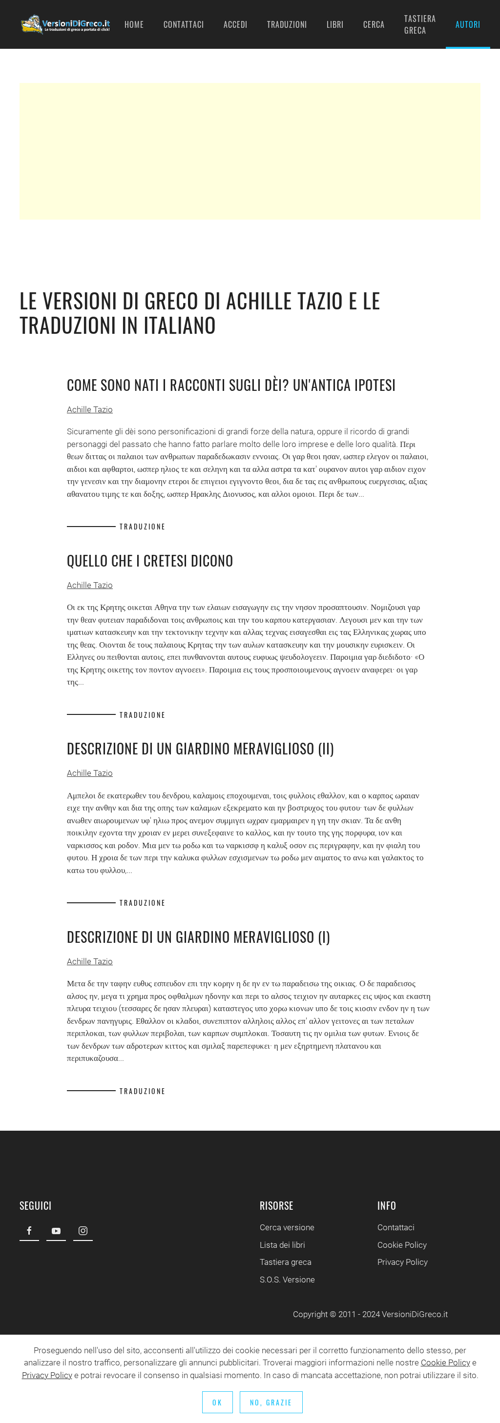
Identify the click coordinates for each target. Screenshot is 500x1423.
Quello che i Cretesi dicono (150, 560)
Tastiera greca (286, 1262)
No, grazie (271, 1402)
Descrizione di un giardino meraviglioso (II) (200, 748)
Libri (335, 24)
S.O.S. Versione (287, 1279)
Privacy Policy (402, 1262)
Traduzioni (287, 24)
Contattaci (184, 24)
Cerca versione (287, 1227)
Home (134, 24)
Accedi (236, 24)
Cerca (374, 24)
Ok (217, 1402)
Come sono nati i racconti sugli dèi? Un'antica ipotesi (231, 385)
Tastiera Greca (420, 24)
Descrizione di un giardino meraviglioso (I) (198, 937)
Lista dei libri (282, 1245)
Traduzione (143, 526)
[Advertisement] (250, 151)
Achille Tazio (90, 409)
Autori (468, 24)
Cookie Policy (402, 1245)
